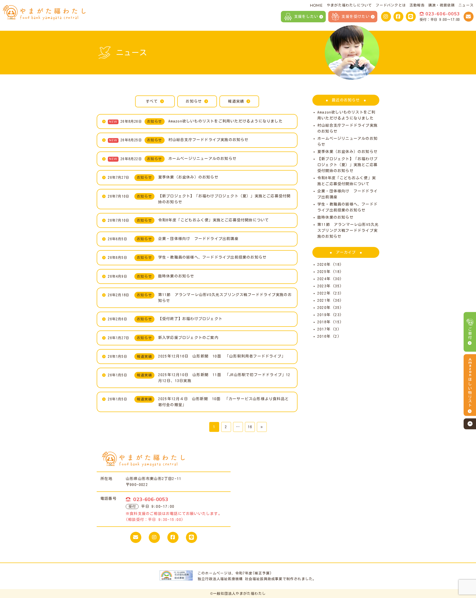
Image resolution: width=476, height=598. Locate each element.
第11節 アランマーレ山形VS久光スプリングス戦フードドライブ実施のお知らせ (348, 230)
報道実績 (236, 101)
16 (250, 427)
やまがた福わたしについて (349, 5)
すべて (152, 101)
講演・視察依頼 (441, 5)
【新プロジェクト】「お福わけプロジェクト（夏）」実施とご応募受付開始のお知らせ (347, 165)
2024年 (323, 279)
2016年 (323, 336)
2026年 (323, 264)
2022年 (323, 293)
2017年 (323, 329)
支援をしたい (306, 16)
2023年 (323, 286)
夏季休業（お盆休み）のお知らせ (347, 151)
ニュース (466, 5)
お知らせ (194, 101)
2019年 (323, 315)
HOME (316, 5)
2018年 (323, 322)
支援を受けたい (355, 16)
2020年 (323, 307)
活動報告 (417, 5)
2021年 (323, 300)
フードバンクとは (391, 5)
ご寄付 (470, 333)
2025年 (323, 271)
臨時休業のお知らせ (335, 217)
